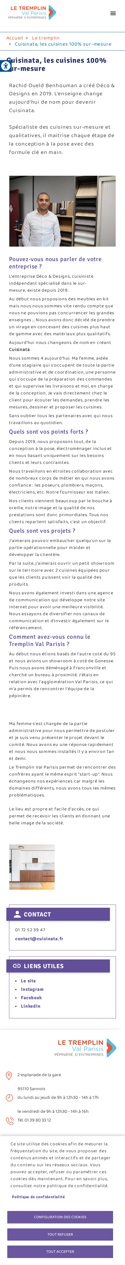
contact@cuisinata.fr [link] (39, 939)
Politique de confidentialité (38, 1196)
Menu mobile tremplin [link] (113, 13)
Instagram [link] (32, 989)
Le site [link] (28, 981)
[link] (6, 66)
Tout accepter (60, 1251)
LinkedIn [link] (30, 1006)
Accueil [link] (15, 38)
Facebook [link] (31, 998)
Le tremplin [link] (46, 38)
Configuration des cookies (60, 1217)
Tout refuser (60, 1234)
